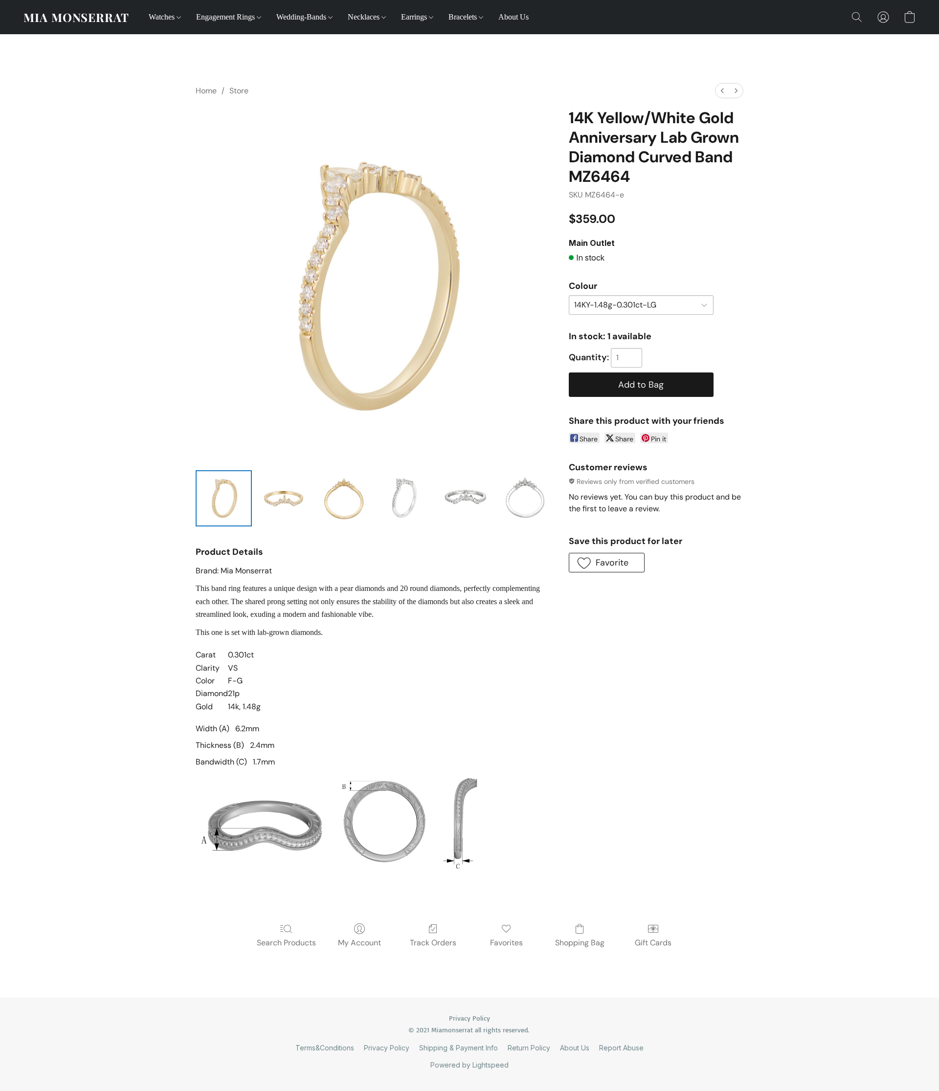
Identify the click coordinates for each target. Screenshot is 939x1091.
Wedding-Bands (302, 17)
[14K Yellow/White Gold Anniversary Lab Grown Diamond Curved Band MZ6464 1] (284, 498)
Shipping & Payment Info (458, 1048)
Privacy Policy (386, 1048)
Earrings (415, 17)
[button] (76, 17)
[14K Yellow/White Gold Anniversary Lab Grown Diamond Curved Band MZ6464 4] (464, 498)
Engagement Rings (226, 17)
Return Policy (529, 1048)
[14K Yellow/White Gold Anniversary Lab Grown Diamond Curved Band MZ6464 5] (525, 498)
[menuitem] (722, 91)
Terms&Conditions (324, 1048)
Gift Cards (653, 943)
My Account (359, 943)
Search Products (286, 943)
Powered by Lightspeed (469, 1065)
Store (238, 91)
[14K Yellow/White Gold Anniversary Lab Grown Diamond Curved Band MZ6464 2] (344, 498)
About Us (513, 17)
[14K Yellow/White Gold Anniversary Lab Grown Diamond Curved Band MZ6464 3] (404, 498)
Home (206, 91)
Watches (163, 17)
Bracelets (463, 17)
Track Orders (433, 943)
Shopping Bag (579, 943)
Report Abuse (621, 1048)
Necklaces (364, 17)
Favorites (506, 943)
